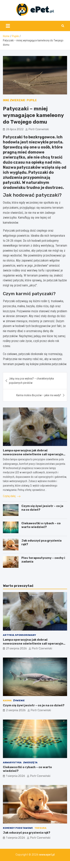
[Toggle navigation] (8, 26)
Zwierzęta (30, 762)
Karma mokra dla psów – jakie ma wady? (38, 395)
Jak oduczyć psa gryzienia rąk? (26, 832)
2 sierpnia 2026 (16, 710)
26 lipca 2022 (15, 129)
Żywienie (19, 700)
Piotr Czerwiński (39, 129)
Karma (7, 700)
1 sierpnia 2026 (15, 776)
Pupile (32, 100)
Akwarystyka (12, 762)
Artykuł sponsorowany (19, 635)
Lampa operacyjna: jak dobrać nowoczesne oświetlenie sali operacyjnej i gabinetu (34, 454)
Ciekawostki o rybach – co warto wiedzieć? (41, 525)
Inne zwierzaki (14, 100)
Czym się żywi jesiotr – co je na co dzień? (33, 705)
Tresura (40, 828)
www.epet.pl (47, 854)
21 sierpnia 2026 (16, 648)
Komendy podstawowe (18, 828)
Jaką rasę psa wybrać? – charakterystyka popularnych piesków (31, 380)
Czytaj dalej (9, 496)
